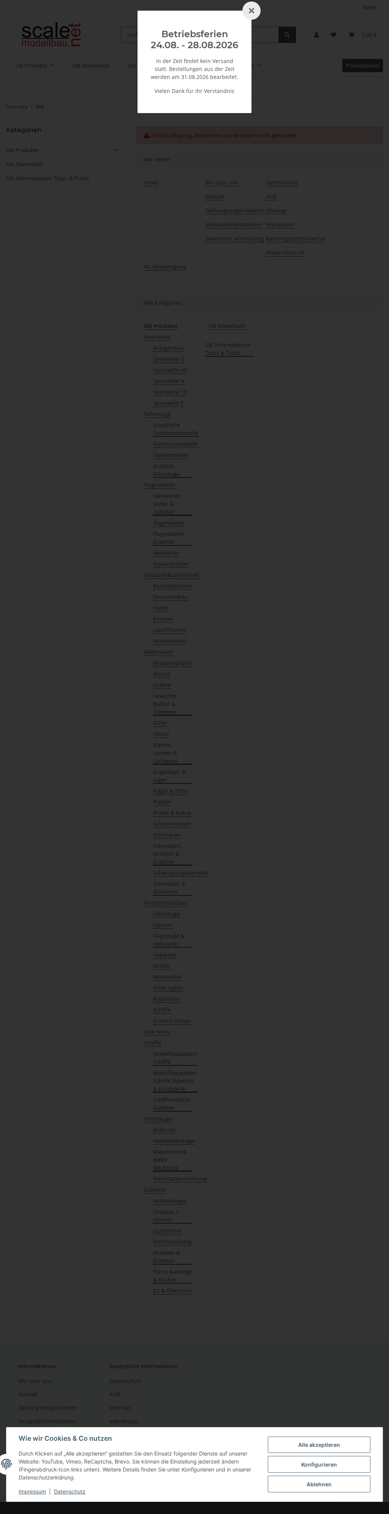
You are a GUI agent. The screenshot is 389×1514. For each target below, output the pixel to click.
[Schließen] (251, 11)
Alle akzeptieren (319, 1445)
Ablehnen (319, 1484)
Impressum (32, 1491)
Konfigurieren (319, 1464)
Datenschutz (69, 1491)
